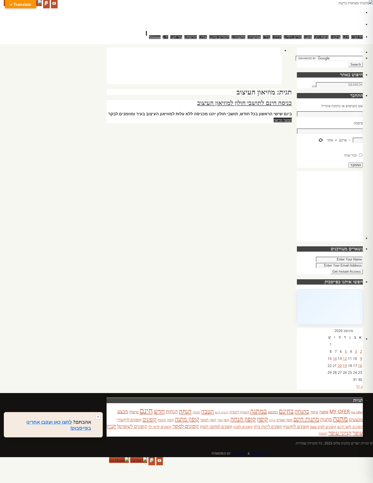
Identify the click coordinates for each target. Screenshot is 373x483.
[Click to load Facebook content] (330, 307)
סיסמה (358, 123)
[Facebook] (119, 460)
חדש (159, 411)
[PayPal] (46, 4)
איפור (314, 411)
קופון (262, 419)
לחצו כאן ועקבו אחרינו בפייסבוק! (58, 425)
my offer (357, 412)
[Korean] (348, 12)
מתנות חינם (306, 419)
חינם (146, 410)
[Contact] (138, 460)
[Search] (314, 86)
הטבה (207, 411)
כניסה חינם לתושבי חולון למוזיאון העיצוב (244, 103)
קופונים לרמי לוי (159, 426)
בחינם (286, 410)
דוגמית (234, 411)
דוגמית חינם (221, 412)
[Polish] (359, 12)
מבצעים (356, 419)
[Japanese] (343, 12)
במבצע (273, 411)
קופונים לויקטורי (129, 419)
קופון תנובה (166, 420)
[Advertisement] (189, 71)
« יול (359, 386)
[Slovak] (328, 18)
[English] (323, 12)
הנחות (172, 411)
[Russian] (323, 18)
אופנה (323, 412)
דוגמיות (244, 412)
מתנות (326, 419)
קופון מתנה (187, 419)
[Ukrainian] (338, 18)
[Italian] (338, 12)
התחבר (355, 165)
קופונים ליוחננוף (296, 426)
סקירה (272, 420)
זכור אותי (350, 155)
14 (335, 358)
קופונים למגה (243, 426)
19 (345, 365)
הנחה (185, 411)
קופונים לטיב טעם (323, 426)
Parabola (239, 453)
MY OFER (339, 411)
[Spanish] (333, 18)
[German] (328, 12)
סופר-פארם (284, 419)
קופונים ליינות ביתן (268, 426)
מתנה (340, 418)
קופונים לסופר (185, 426)
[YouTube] (54, 4)
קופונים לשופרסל (132, 426)
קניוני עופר (339, 432)
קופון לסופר (208, 419)
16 (360, 365)
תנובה (323, 433)
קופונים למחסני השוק (216, 426)
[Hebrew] (333, 12)
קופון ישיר (223, 420)
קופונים (150, 419)
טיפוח (134, 412)
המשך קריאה (283, 120)
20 (340, 365)
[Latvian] (353, 12)
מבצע (122, 411)
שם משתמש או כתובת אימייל (342, 105)
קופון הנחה (243, 419)
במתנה (258, 410)
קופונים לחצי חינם (350, 426)
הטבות (196, 412)
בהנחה (302, 411)
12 (345, 358)
